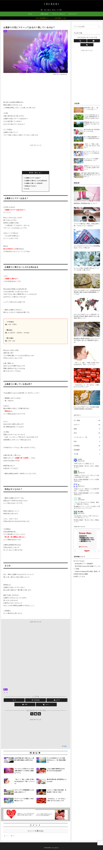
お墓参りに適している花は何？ (34, 183)
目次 (31, 172)
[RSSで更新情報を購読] (39, 713)
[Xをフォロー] (31, 713)
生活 (6, 689)
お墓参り (7, 692)
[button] (46, 704)
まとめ (27, 188)
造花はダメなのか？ (31, 186)
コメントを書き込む (35, 831)
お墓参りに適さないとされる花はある (36, 180)
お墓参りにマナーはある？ (33, 178)
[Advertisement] (35, 87)
